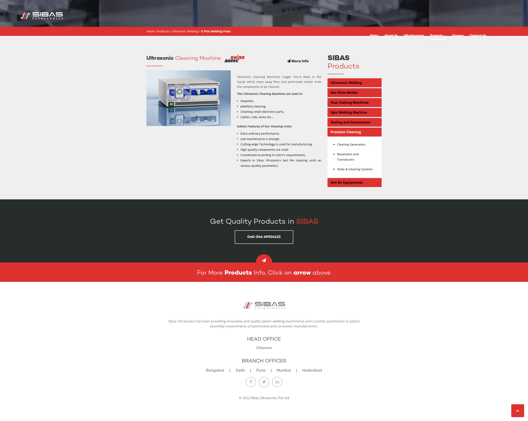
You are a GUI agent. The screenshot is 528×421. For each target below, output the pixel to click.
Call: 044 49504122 (264, 237)
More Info (300, 61)
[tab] (355, 82)
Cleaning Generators (351, 144)
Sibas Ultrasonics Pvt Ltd (270, 398)
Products (437, 35)
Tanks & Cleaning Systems (355, 169)
